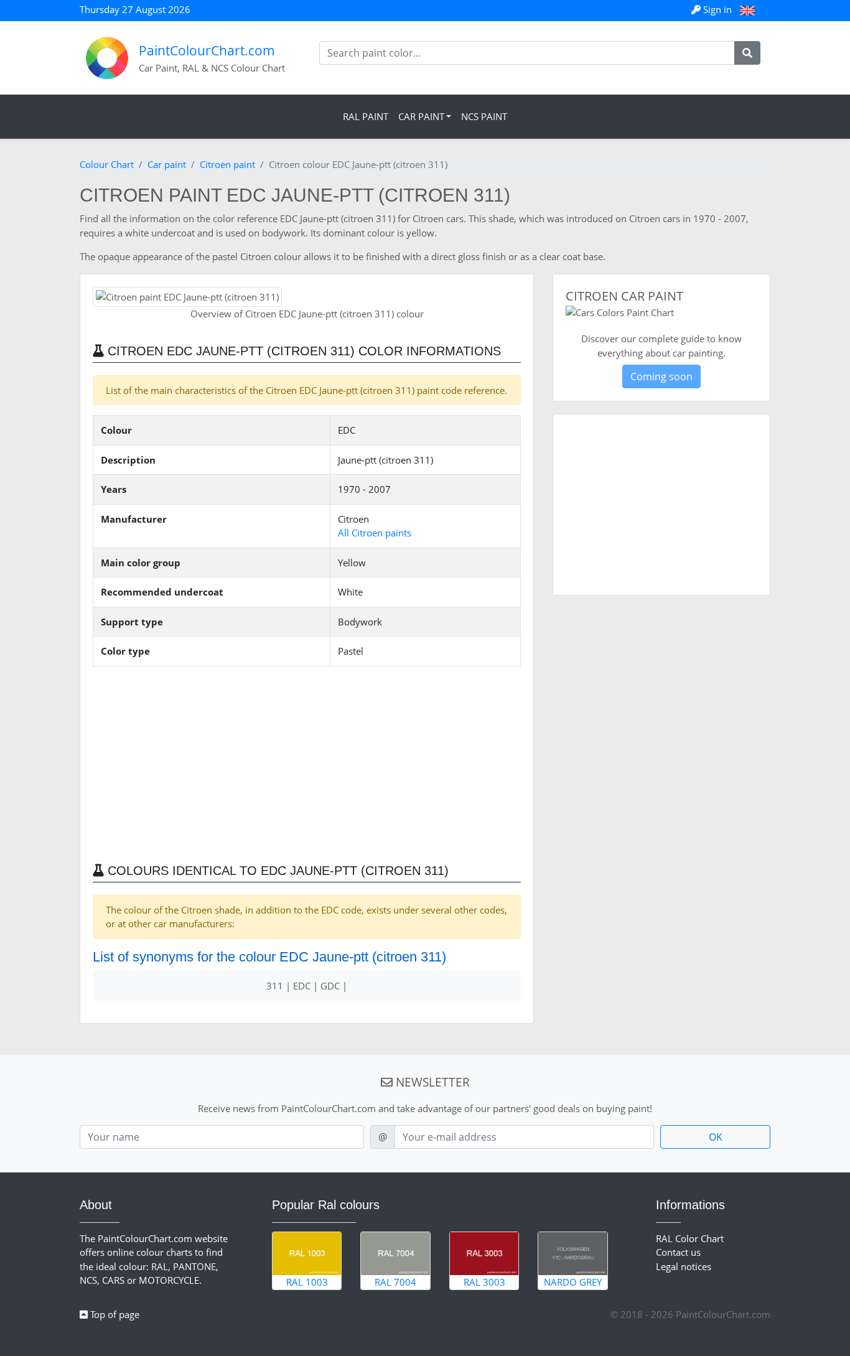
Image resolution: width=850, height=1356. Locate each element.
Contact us (678, 1252)
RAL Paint (365, 116)
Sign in (717, 9)
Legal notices (683, 1266)
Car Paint (421, 116)
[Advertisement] (307, 763)
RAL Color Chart (690, 1238)
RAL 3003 (484, 1282)
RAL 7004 (395, 1282)
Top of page (113, 1314)
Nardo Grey (573, 1282)
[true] (747, 53)
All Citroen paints (374, 532)
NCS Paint (484, 116)
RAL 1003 (307, 1282)
